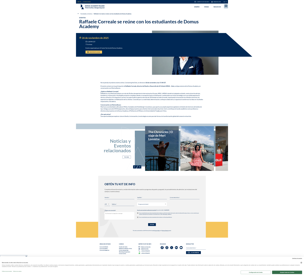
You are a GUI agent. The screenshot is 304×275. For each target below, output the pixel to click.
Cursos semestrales (123, 250)
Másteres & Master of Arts (125, 248)
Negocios (217, 7)
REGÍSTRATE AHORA (95, 52)
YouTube (181, 247)
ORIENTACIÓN (217, 1)
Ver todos (126, 157)
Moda (206, 7)
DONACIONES (87, 1)
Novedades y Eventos (86, 13)
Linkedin (176, 247)
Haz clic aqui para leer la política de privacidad (146, 210)
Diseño (197, 7)
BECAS (79, 1)
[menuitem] (224, 2)
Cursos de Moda (104, 248)
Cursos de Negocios (104, 250)
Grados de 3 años (123, 247)
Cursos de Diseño (104, 247)
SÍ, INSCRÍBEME (195, 252)
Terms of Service (165, 230)
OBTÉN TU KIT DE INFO (203, 1)
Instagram (167, 247)
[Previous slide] (135, 166)
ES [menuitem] (224, 1)
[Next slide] (139, 166)
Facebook (162, 247)
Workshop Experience (124, 252)
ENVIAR (152, 224)
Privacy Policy (157, 230)
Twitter (172, 247)
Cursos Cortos (122, 253)
